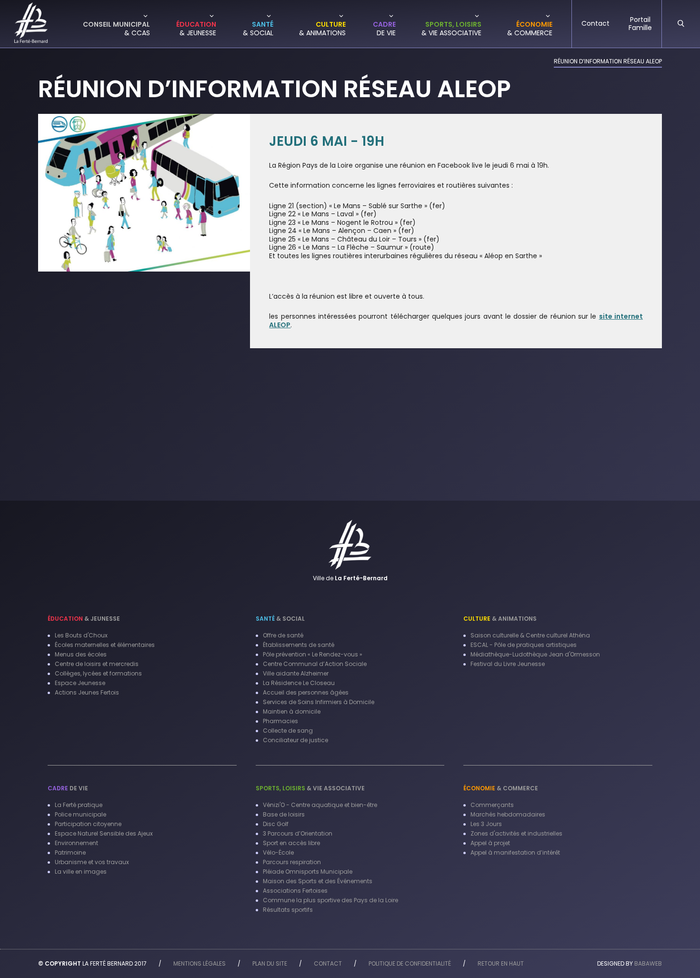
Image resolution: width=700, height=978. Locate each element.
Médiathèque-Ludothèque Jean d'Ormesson (535, 654)
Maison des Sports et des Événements (317, 881)
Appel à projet (490, 843)
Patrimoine (70, 852)
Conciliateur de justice (295, 740)
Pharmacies (280, 721)
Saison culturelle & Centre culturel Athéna (530, 635)
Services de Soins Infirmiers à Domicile (318, 702)
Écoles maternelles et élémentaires (105, 645)
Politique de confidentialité (410, 963)
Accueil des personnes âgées (306, 692)
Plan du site (269, 963)
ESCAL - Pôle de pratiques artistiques (523, 645)
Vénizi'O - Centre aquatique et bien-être (320, 805)
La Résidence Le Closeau (299, 683)
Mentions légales (199, 963)
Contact (328, 963)
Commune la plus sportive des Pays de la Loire (330, 900)
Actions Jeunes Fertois (87, 692)
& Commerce (500, 788)
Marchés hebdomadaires (507, 814)
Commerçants (492, 805)
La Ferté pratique (78, 805)
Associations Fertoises (295, 891)
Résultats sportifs (288, 910)
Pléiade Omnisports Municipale (307, 871)
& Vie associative (310, 788)
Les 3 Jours (486, 824)
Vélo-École (278, 852)
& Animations (500, 619)
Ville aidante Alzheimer (296, 673)
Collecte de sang (288, 730)
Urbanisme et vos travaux (92, 862)
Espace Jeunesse (80, 683)
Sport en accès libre (291, 843)
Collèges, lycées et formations (98, 673)
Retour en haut (501, 963)
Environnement (76, 843)
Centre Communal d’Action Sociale (315, 664)
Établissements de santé (298, 645)
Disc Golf (276, 824)
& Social (280, 619)
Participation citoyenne (88, 824)
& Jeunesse (84, 619)
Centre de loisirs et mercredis (97, 664)
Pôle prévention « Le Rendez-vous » (312, 654)
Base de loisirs (284, 814)
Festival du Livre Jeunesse (507, 664)
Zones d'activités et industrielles (516, 833)
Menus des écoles (81, 654)
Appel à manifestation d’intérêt (515, 852)
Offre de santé (283, 635)
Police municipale (80, 814)
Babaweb (648, 963)
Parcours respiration (292, 862)
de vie (68, 788)
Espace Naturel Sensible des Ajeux (104, 833)
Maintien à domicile (291, 711)
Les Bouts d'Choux (81, 635)
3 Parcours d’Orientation (297, 833)
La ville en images (81, 871)
